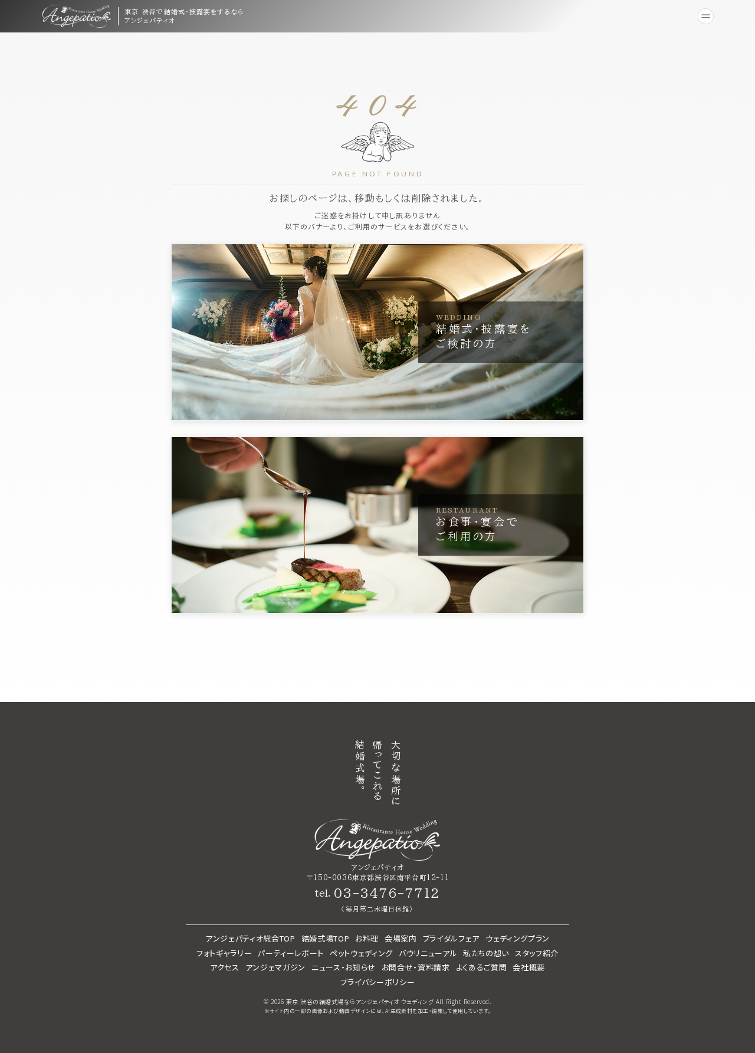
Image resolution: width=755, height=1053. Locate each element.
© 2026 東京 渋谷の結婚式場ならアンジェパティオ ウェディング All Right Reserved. (377, 1002)
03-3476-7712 (386, 893)
